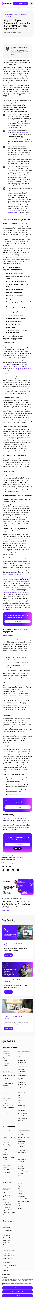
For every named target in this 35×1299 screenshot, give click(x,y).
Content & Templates (9, 1137)
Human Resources (8, 1107)
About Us (5, 1225)
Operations (6, 1172)
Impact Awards (7, 1230)
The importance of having (11, 818)
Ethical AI (5, 1268)
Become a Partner (8, 1238)
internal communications (11, 560)
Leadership (6, 1235)
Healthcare (6, 1202)
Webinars (20, 1100)
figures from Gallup (20, 194)
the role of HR (25, 687)
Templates (21, 1208)
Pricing (5, 1160)
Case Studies (21, 1105)
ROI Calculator (22, 1110)
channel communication (24, 368)
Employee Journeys (8, 1088)
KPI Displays (21, 1134)
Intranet (5, 1078)
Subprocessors (7, 1258)
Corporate (6, 1215)
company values (18, 273)
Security (5, 1065)
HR (4, 1180)
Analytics (5, 1060)
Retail (4, 1199)
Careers (5, 1233)
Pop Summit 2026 (23, 1199)
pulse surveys (22, 592)
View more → (6, 910)
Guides (20, 1103)
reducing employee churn (22, 123)
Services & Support (23, 1116)
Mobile (5, 1081)
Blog (19, 14)
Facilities (5, 1175)
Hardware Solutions (8, 1140)
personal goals (23, 795)
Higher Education (8, 1210)
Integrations (6, 1063)
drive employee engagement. (12, 574)
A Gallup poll (7, 86)
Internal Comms (7, 1182)
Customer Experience (24, 1155)
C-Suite (5, 1113)
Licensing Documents (9, 1265)
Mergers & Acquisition (24, 1087)
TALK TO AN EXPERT (20, 3)
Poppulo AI (6, 1058)
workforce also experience (21, 210)
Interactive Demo (23, 1108)
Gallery (20, 1206)
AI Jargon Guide (22, 1113)
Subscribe (17, 621)
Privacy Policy (7, 1253)
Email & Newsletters (9, 1075)
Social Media (21, 1173)
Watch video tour (7, 862)
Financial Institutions (9, 1212)
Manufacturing (7, 1204)
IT (3, 1110)
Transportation (7, 1207)
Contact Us (6, 1245)
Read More (13, 54)
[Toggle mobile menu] (31, 3)
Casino (5, 1192)
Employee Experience (10, 14)
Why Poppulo (6, 1227)
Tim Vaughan (15, 47)
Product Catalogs (22, 1171)
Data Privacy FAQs (8, 1255)
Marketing (6, 1169)
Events (20, 1098)
